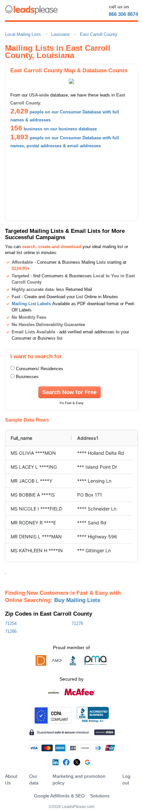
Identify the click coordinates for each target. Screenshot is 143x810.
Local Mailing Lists (23, 34)
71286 (11, 631)
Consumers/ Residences (39, 368)
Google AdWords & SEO (59, 795)
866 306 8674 (123, 14)
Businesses (27, 376)
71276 (77, 623)
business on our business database (60, 128)
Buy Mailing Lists (77, 600)
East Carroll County (98, 34)
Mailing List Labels (31, 303)
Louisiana (60, 34)
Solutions (99, 795)
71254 (11, 623)
